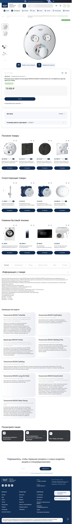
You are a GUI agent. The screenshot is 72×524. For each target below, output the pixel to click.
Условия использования (48, 473)
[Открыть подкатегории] (4, 16)
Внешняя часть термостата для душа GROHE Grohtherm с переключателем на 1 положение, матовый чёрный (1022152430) (26, 162)
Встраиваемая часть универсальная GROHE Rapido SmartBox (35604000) (27, 204)
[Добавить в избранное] (14, 141)
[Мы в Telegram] (3, 485)
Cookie (38, 509)
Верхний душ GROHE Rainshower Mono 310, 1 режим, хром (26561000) (60, 204)
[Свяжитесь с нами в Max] (9, 485)
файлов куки (30, 520)
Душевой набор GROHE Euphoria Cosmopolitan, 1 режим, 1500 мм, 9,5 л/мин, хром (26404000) (9, 204)
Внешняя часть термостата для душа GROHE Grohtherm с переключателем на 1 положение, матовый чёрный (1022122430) (44, 162)
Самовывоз (40, 497)
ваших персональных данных (45, 520)
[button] (24, 6)
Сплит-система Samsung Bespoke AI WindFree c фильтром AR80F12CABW (61, 246)
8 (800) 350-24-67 (41, 486)
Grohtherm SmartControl (20, 76)
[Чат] (68, 519)
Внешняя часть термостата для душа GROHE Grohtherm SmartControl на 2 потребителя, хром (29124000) (62, 162)
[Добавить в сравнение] (66, 73)
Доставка (21, 494)
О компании (40, 494)
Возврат (21, 499)
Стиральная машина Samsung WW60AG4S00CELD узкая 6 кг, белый (10, 246)
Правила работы (23, 507)
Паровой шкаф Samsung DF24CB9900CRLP (25, 246)
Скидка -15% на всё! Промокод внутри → (36, 1)
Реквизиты (22, 509)
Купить (20, 99)
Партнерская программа (43, 512)
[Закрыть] (60, 520)
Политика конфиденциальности (37, 473)
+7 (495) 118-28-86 (41, 481)
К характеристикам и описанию (12, 103)
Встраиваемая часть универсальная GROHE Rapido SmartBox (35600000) (44, 204)
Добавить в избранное (62, 73)
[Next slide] (5, 60)
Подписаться (45, 468)
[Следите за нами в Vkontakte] (6, 485)
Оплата (21, 497)
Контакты (39, 499)
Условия (61, 113)
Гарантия (21, 502)
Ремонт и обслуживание (25, 504)
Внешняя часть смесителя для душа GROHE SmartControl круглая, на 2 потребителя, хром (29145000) (10, 162)
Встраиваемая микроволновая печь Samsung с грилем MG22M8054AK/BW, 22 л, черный (45, 246)
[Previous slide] (5, 21)
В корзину (9, 168)
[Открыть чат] (12, 485)
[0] (56, 6)
